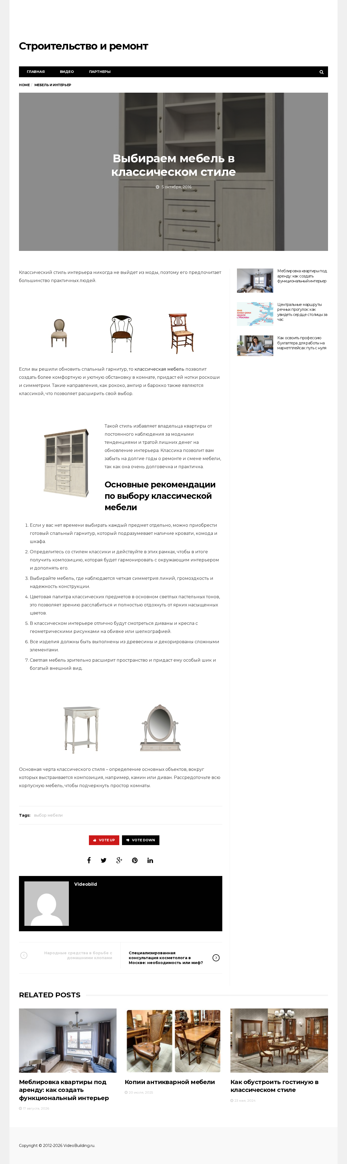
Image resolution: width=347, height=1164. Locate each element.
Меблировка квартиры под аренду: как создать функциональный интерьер (302, 276)
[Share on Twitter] (103, 860)
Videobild (85, 884)
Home (24, 85)
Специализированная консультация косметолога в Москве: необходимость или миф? (166, 957)
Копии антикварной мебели (170, 1082)
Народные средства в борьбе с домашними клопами (78, 955)
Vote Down (143, 840)
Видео (67, 71)
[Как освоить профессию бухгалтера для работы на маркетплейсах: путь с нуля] (255, 345)
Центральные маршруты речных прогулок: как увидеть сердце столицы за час (302, 312)
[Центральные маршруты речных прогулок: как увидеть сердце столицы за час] (255, 314)
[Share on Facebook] (89, 860)
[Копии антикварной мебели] (173, 1040)
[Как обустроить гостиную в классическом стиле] (279, 1040)
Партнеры (100, 71)
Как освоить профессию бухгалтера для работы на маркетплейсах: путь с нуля (301, 342)
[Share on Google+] (119, 860)
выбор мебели (48, 815)
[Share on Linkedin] (150, 860)
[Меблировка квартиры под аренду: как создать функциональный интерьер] (255, 281)
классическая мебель (159, 369)
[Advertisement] (229, 20)
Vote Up (107, 840)
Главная (36, 71)
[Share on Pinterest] (134, 860)
